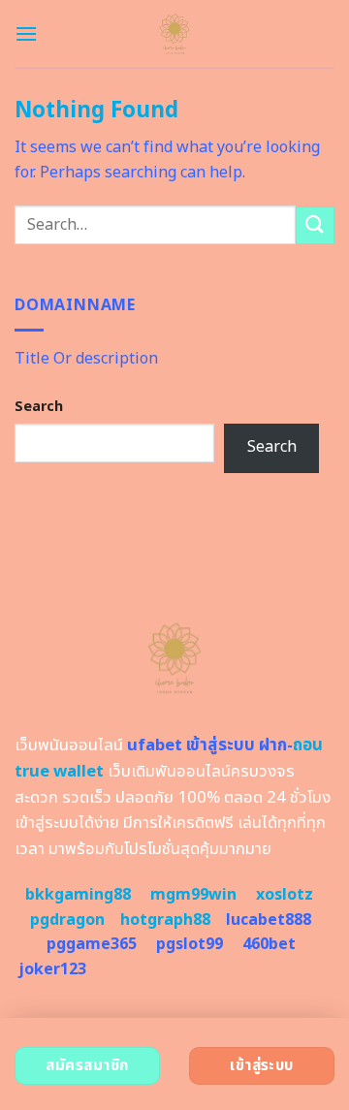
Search (39, 406)
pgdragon (67, 920)
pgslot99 (189, 944)
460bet (269, 944)
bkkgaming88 (78, 894)
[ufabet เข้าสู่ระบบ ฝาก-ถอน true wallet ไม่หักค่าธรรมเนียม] (175, 34)
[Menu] (26, 33)
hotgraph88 (165, 920)
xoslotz (284, 894)
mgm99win (193, 894)
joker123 (52, 969)
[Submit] (315, 225)
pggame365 (92, 944)
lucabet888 (268, 920)
